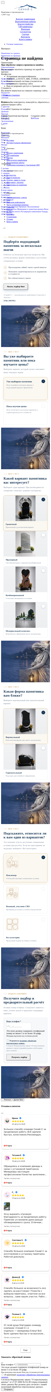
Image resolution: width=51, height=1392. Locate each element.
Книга (3, 180)
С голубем (5, 188)
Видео (9, 212)
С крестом (5, 107)
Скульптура (25, 32)
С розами (5, 168)
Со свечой (5, 183)
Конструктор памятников (17, 160)
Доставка (10, 140)
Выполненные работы (25, 21)
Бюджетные (5, 207)
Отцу (3, 142)
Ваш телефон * (13, 1021)
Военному (5, 159)
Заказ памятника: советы (17, 198)
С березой (5, 185)
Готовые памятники (15, 44)
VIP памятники (25, 26)
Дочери (4, 150)
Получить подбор (19, 1057)
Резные (4, 109)
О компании (12, 217)
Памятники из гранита (10, 53)
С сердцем (5, 173)
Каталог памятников (25, 19)
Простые (4, 114)
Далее (18, 1100)
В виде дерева (7, 190)
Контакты (25, 37)
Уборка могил (14, 212)
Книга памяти (25, 39)
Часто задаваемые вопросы (17, 205)
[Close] (2, 124)
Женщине (5, 138)
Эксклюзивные (7, 121)
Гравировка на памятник (17, 185)
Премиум (22, 207)
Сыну (3, 147)
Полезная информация (16, 202)
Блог (8, 200)
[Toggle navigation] (3, 2)
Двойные (5, 112)
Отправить (8, 1390)
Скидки (25, 34)
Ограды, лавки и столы (16, 180)
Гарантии (10, 207)
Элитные (4, 98)
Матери (4, 145)
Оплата (9, 210)
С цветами (5, 202)
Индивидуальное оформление (19, 143)
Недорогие (5, 93)
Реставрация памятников (31, 212)
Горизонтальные (7, 67)
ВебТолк (35, 118)
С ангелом (5, 178)
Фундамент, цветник (15, 182)
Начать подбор (15, 287)
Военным (25, 29)
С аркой (4, 124)
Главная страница (11, 95)
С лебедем (5, 193)
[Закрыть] (2, 1113)
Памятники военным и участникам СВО (23, 165)
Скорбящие (5, 195)
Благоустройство (25, 24)
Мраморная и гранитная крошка (30, 209)
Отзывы (10, 219)
